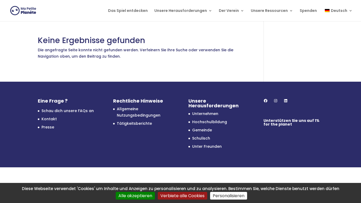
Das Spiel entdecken (128, 11)
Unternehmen (205, 113)
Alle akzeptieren (135, 196)
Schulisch (201, 138)
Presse (47, 127)
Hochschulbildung (209, 121)
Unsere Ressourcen (269, 11)
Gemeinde (202, 130)
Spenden (308, 11)
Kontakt (49, 119)
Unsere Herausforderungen (180, 11)
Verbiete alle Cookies (182, 196)
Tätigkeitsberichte (134, 123)
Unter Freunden (207, 146)
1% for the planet (291, 122)
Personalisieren (228, 196)
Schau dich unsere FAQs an (67, 110)
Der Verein (229, 11)
